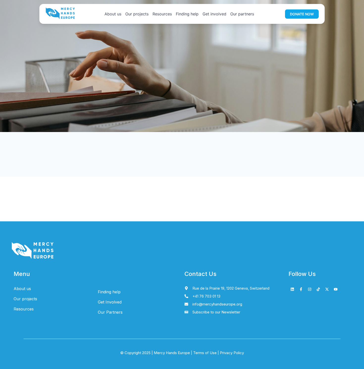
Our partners (242, 13)
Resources (162, 13)
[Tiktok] (318, 289)
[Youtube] (335, 289)
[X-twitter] (327, 289)
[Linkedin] (292, 289)
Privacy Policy (231, 352)
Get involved (214, 13)
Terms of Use (205, 352)
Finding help (187, 13)
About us (112, 13)
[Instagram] (309, 289)
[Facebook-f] (301, 289)
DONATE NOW (302, 14)
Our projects (137, 13)
